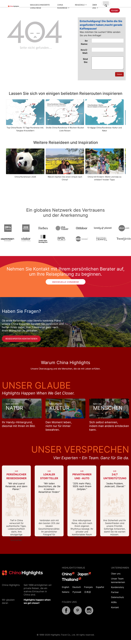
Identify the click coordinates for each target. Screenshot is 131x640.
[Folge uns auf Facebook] (66, 614)
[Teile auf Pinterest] (77, 614)
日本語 (87, 592)
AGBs (114, 602)
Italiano (65, 592)
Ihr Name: (84, 42)
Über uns (116, 573)
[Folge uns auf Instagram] (89, 614)
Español (100, 587)
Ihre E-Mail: (84, 51)
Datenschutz (117, 597)
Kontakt (114, 10)
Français (88, 587)
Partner (115, 592)
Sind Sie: (85, 60)
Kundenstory (117, 587)
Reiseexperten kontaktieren (21, 338)
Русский (77, 592)
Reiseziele (80, 5)
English (65, 587)
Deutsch (76, 587)
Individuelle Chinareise (65, 282)
